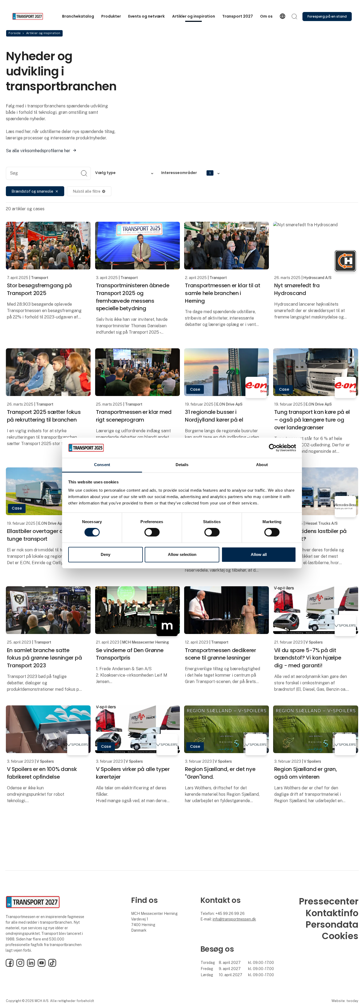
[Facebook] (10, 965)
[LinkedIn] (31, 965)
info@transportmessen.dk (234, 919)
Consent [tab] (102, 465)
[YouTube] (42, 965)
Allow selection (182, 554)
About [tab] (262, 465)
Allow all (259, 554)
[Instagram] (20, 965)
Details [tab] (182, 465)
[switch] (152, 532)
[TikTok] (52, 965)
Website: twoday (344, 1001)
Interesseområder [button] (186, 172)
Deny (105, 554)
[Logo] (33, 16)
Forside (15, 33)
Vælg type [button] (105, 172)
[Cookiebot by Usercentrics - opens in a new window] (272, 448)
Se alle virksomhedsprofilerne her (38, 150)
